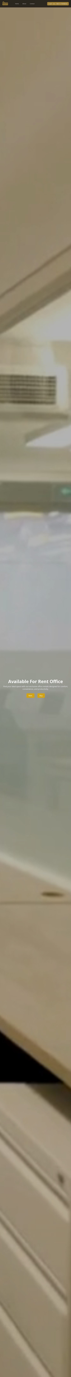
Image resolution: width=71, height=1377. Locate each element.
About (24, 4)
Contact (32, 4)
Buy (41, 695)
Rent (30, 695)
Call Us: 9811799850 (58, 4)
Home (17, 4)
